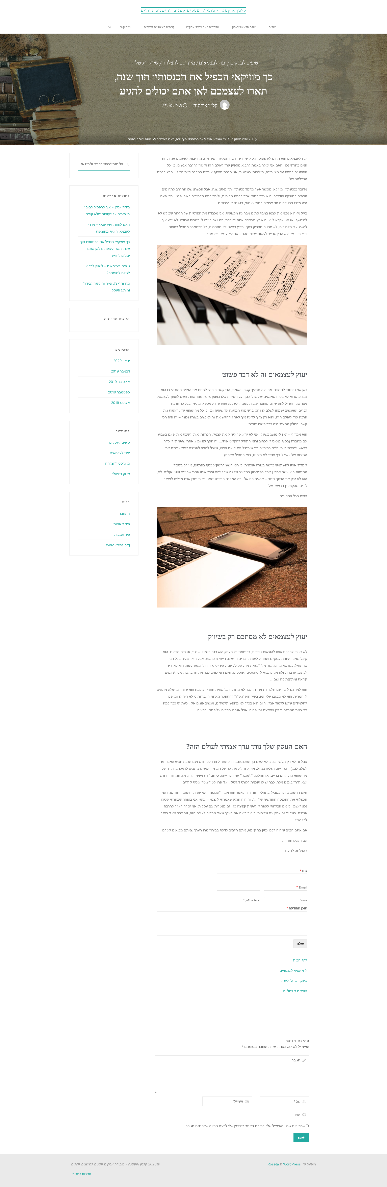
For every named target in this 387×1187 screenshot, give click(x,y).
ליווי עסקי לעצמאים (293, 970)
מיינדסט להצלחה (178, 63)
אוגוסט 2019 (120, 403)
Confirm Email (251, 900)
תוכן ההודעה (296, 908)
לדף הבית (300, 960)
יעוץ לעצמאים (212, 63)
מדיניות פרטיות (82, 1174)
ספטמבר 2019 (119, 392)
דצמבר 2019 (120, 371)
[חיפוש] (127, 164)
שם (303, 871)
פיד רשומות (121, 524)
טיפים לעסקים (244, 63)
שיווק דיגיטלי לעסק (294, 981)
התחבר (124, 514)
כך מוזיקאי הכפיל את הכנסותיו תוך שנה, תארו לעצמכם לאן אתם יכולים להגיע (105, 249)
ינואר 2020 (121, 361)
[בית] (256, 139)
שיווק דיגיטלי (146, 63)
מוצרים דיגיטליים (295, 991)
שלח (300, 943)
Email (301, 887)
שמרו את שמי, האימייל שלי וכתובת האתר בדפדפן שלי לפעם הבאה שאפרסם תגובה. (244, 1126)
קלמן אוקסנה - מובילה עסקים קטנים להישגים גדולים (193, 10)
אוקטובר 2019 (119, 382)
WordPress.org (118, 545)
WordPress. (284, 1164)
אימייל (304, 900)
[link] (110, 27)
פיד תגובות (122, 535)
